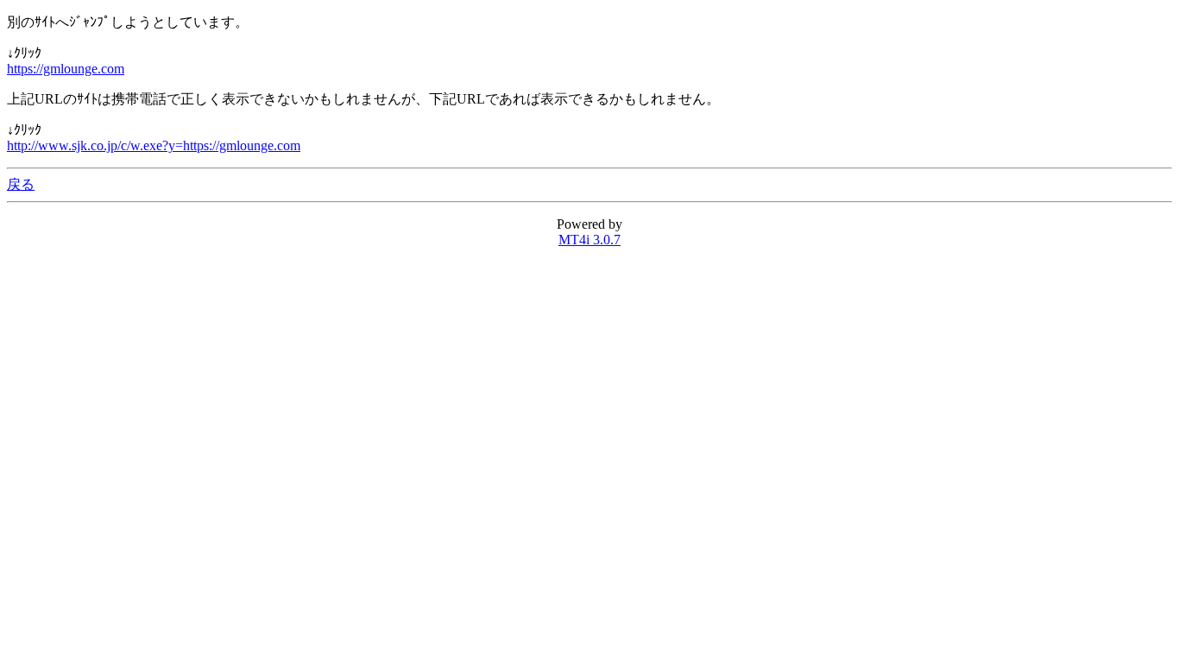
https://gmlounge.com (65, 68)
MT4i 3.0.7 (589, 239)
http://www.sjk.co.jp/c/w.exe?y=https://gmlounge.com (153, 145)
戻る (21, 184)
